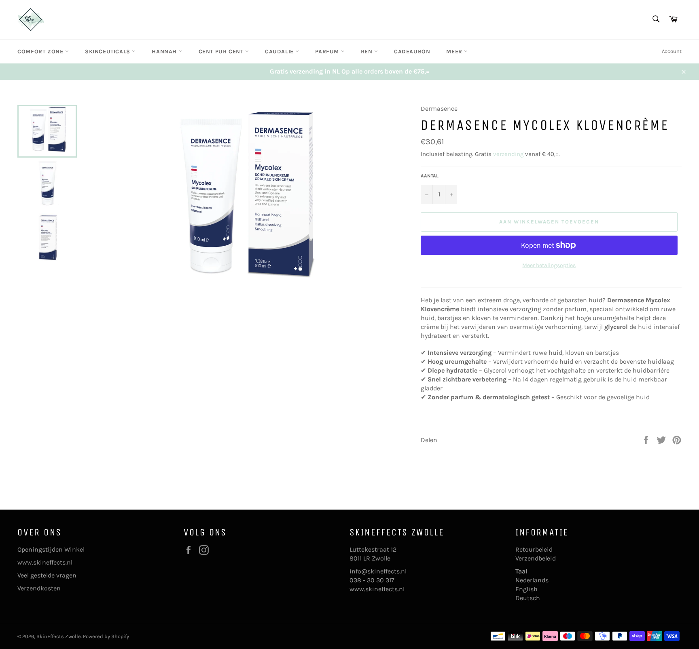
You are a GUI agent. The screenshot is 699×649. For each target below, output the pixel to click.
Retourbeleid (534, 549)
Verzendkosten (39, 588)
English (526, 589)
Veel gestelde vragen (46, 575)
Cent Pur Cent (222, 51)
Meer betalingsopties (549, 265)
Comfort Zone (41, 51)
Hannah (165, 51)
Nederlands (532, 580)
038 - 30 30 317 (372, 580)
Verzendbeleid (535, 558)
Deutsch (527, 598)
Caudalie (280, 51)
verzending (508, 154)
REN (367, 51)
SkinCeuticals (108, 51)
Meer (455, 51)
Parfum (328, 51)
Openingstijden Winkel (51, 549)
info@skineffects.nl (378, 571)
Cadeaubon (412, 51)
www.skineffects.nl (44, 562)
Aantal (429, 176)
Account (672, 51)
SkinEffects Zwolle (58, 636)
